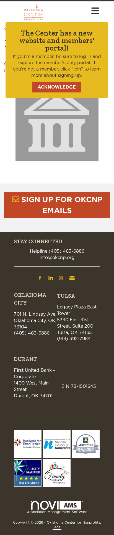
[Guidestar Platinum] (86, 443)
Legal (57, 527)
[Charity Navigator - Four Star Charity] (28, 472)
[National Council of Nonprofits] (57, 443)
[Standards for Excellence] (28, 443)
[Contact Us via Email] (72, 278)
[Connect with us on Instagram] (61, 278)
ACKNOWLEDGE (57, 87)
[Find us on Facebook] (40, 278)
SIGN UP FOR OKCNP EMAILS (61, 204)
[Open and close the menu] (82, 11)
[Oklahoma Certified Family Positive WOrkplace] (57, 472)
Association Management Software (57, 511)
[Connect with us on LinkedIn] (51, 278)
